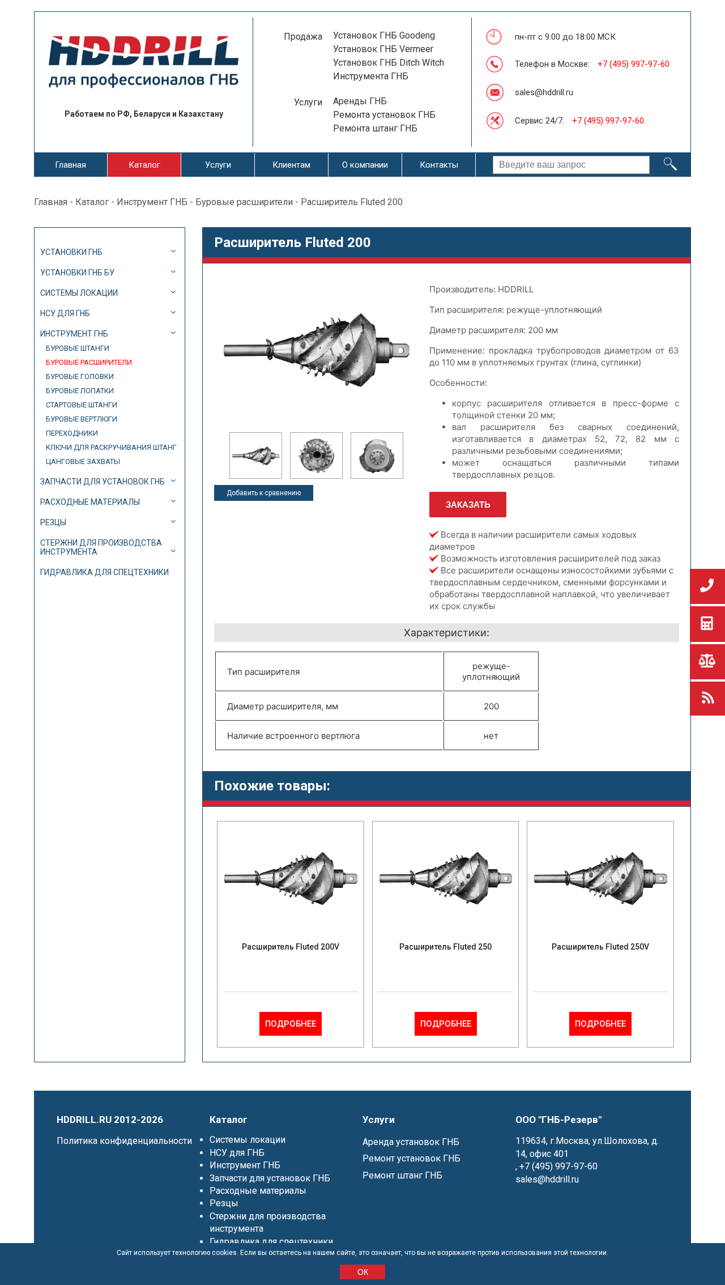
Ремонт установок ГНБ (411, 1158)
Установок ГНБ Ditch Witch (388, 62)
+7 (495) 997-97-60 (633, 64)
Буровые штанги (77, 348)
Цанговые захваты (83, 461)
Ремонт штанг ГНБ (402, 1175)
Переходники (72, 433)
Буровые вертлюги (81, 419)
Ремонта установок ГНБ (384, 114)
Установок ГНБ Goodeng (384, 35)
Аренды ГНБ (360, 101)
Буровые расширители (244, 202)
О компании (365, 165)
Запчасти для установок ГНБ (102, 481)
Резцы (53, 522)
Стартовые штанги (81, 405)
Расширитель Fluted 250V (600, 946)
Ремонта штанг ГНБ (375, 128)
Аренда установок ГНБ (410, 1142)
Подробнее (290, 1024)
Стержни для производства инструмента (101, 547)
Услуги (218, 165)
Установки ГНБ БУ (77, 272)
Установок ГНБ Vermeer (383, 49)
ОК (362, 1272)
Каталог (144, 165)
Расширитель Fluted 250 (445, 946)
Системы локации (79, 292)
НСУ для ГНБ (65, 313)
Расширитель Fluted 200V (290, 946)
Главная (70, 165)
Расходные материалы (90, 502)
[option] (255, 455)
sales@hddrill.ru (544, 92)
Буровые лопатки (80, 390)
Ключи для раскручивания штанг (111, 447)
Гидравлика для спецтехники (104, 572)
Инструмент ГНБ (152, 202)
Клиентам (291, 165)
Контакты (439, 165)
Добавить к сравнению (264, 493)
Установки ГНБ (71, 252)
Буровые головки (80, 376)
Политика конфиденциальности (124, 1140)
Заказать (468, 504)
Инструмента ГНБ (370, 76)
